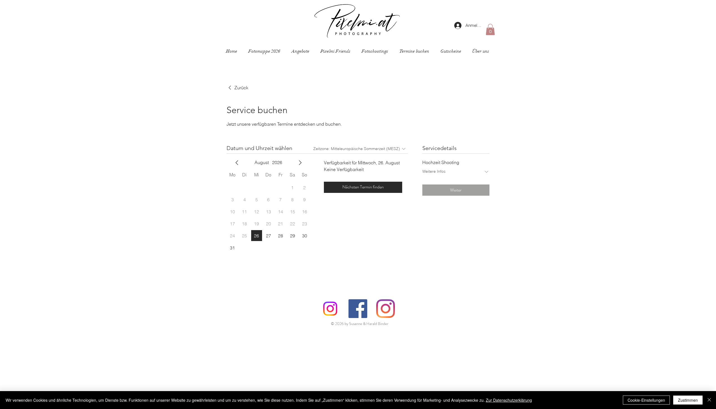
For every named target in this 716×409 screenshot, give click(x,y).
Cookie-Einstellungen (646, 400)
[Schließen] (709, 400)
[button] (490, 29)
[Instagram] (330, 308)
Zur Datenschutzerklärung (509, 400)
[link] (237, 88)
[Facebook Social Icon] (357, 308)
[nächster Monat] (300, 162)
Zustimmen (688, 400)
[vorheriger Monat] (237, 162)
